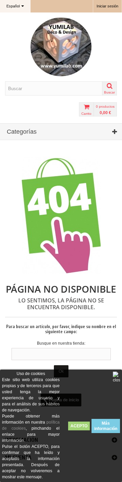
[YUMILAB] (61, 47)
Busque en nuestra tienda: (61, 343)
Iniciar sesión (107, 6)
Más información (105, 426)
